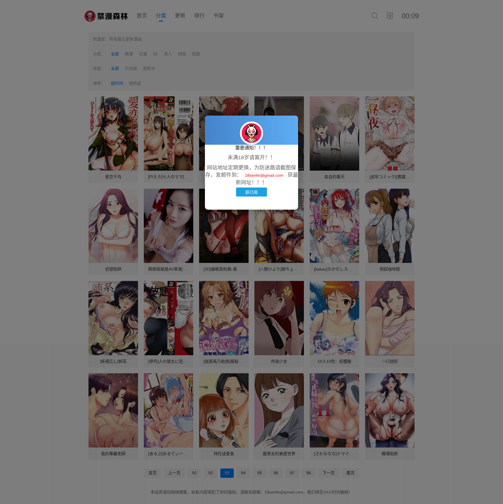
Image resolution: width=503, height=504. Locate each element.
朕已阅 (251, 192)
